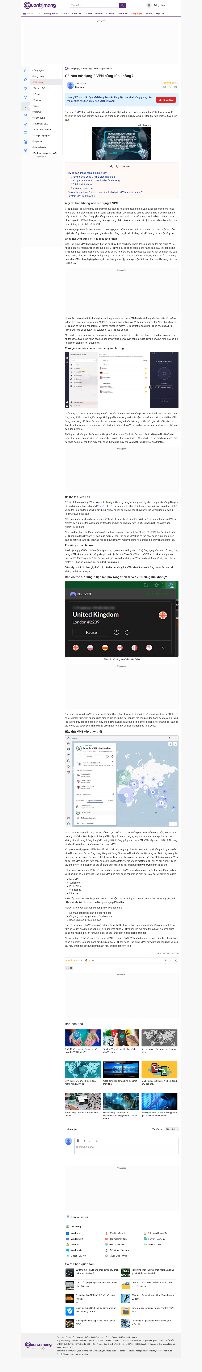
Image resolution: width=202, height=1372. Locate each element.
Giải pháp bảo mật (103, 68)
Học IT (149, 13)
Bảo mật (79, 1337)
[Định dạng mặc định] (96, 1140)
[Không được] (165, 82)
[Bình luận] (164, 87)
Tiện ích (160, 13)
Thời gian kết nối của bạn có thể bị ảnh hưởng (95, 180)
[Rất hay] (175, 82)
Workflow (122, 13)
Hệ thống (87, 68)
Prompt (99, 13)
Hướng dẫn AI (51, 13)
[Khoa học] (25, 150)
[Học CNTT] (25, 115)
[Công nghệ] (25, 106)
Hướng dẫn (89, 1337)
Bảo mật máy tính (118, 1239)
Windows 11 (77, 1233)
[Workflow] (25, 97)
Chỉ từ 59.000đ (166, 100)
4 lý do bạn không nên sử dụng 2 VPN (87, 173)
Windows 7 (76, 1244)
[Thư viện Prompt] (25, 79)
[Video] (25, 132)
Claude (65, 13)
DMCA (134, 1337)
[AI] (25, 70)
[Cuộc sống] (25, 141)
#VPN (69, 968)
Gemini (88, 13)
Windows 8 (76, 1250)
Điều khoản (70, 1337)
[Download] (25, 124)
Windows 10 (77, 1239)
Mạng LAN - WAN (118, 1255)
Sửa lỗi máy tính (117, 1233)
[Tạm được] (167, 82)
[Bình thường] (170, 82)
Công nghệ (136, 13)
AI (39, 13)
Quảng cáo (116, 1337)
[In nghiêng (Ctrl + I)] (89, 1140)
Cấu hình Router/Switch (159, 1233)
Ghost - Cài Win (78, 1255)
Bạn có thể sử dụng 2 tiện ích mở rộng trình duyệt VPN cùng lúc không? (105, 192)
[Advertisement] (101, 43)
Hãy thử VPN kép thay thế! (81, 196)
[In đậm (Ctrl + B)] (84, 1140)
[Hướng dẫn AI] (25, 88)
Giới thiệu (60, 1337)
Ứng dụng (99, 1337)
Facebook (126, 1337)
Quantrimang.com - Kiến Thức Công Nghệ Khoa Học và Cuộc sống (41, 5)
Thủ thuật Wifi (154, 1244)
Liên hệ (108, 1337)
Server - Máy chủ (156, 1239)
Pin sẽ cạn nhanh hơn (82, 188)
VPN (79, 112)
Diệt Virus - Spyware (119, 1250)
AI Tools (110, 13)
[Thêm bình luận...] (126, 1148)
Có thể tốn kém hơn (81, 184)
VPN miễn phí (101, 506)
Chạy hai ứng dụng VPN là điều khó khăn (93, 176)
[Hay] (173, 82)
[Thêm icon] (77, 1140)
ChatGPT (76, 13)
